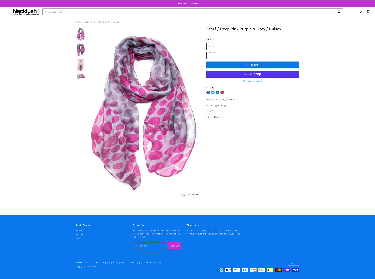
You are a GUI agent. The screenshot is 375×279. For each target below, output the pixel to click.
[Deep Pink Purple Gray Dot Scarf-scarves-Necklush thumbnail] (81, 49)
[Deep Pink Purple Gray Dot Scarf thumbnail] (81, 34)
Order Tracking (132, 262)
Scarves (79, 230)
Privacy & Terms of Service (151, 262)
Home (79, 22)
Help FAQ (106, 262)
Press (98, 262)
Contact (89, 262)
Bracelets (80, 234)
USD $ (292, 263)
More (78, 238)
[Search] (339, 11)
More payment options (252, 81)
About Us (79, 262)
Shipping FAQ (118, 262)
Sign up (175, 245)
